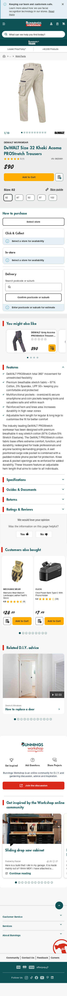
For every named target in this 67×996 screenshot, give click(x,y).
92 (29, 197)
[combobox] (33, 34)
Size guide (56, 189)
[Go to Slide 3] (27, 132)
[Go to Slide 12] (51, 719)
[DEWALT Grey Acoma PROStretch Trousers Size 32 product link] (18, 341)
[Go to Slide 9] (42, 132)
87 (18, 197)
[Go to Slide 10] (45, 132)
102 (52, 197)
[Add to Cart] (52, 348)
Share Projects (54, 765)
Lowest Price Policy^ (16, 49)
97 (40, 197)
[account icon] (51, 24)
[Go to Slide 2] (24, 132)
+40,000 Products (50, 49)
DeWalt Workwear (16, 142)
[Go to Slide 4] (29, 132)
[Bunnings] (33, 25)
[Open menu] (4, 24)
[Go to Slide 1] (21, 132)
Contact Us (28, 957)
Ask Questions (32, 765)
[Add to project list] (59, 177)
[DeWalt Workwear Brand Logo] (59, 133)
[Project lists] (57, 24)
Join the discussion (36, 785)
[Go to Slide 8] (40, 132)
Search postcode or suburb (19, 280)
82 (6, 197)
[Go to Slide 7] (37, 132)
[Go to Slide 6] (34, 132)
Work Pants (20, 56)
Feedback (42, 957)
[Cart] (63, 24)
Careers (55, 957)
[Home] (4, 56)
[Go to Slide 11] (47, 719)
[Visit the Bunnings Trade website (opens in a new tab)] (33, 42)
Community (12, 957)
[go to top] (59, 905)
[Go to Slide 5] (32, 132)
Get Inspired (11, 765)
